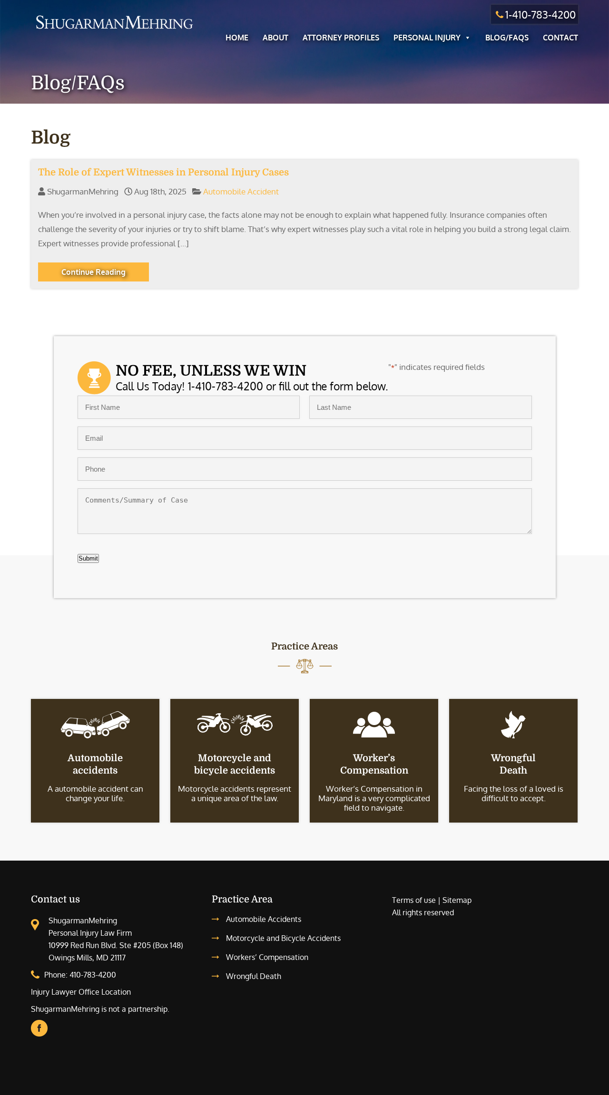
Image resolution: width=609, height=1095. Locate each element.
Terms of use (414, 900)
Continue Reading (93, 272)
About (275, 37)
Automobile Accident (241, 191)
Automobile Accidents (263, 919)
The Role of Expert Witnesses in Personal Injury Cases (163, 172)
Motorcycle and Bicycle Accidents (283, 938)
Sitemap (456, 900)
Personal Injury (427, 37)
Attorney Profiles (341, 37)
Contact (560, 37)
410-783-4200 (92, 974)
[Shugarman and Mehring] (114, 30)
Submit (88, 558)
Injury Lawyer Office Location (81, 992)
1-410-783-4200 (540, 14)
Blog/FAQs (507, 37)
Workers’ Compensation (267, 957)
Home (237, 37)
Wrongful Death (253, 976)
